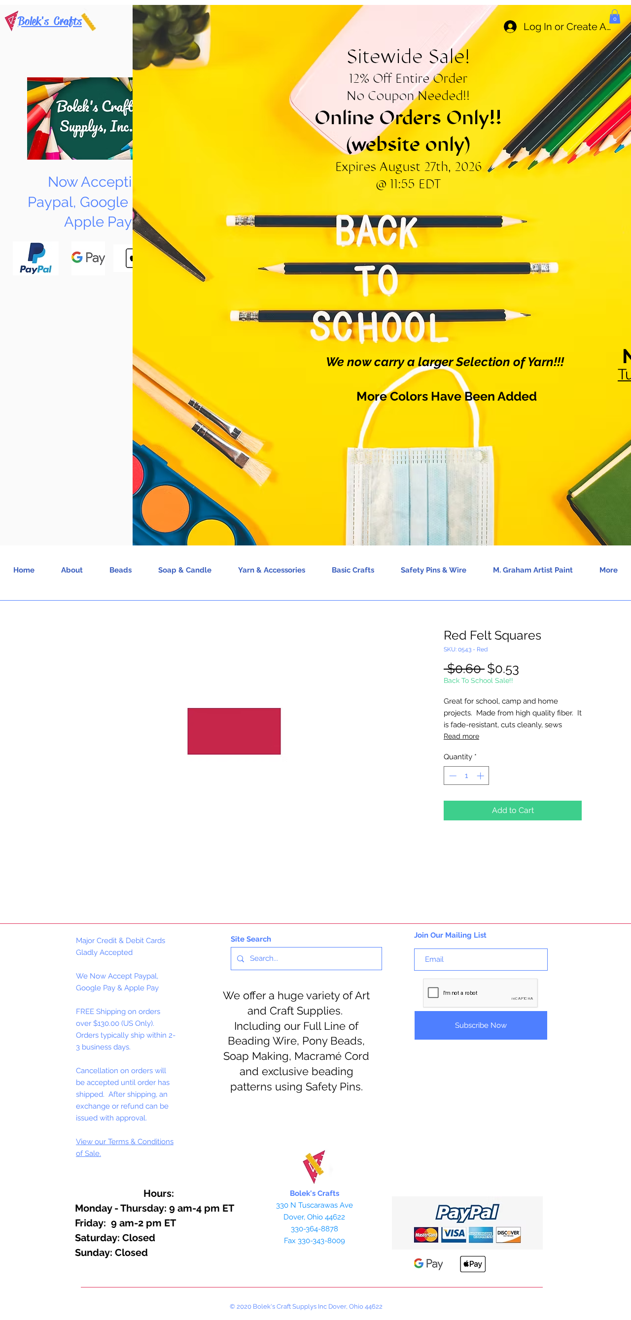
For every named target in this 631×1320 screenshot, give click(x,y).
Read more (461, 736)
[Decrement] (451, 776)
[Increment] (481, 776)
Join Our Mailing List (450, 935)
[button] (615, 16)
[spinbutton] (466, 776)
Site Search (251, 939)
